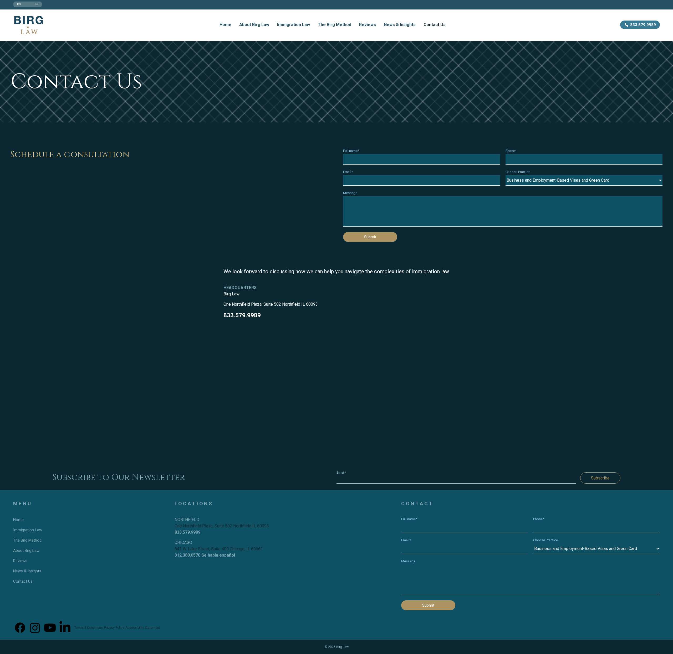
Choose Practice (518, 172)
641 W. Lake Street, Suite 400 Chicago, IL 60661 (219, 548)
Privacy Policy (114, 628)
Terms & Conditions (88, 628)
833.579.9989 (242, 315)
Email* (348, 172)
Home (225, 24)
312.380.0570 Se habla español (205, 555)
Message (350, 193)
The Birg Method (334, 24)
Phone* (511, 151)
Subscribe (600, 477)
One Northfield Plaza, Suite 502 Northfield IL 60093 (270, 304)
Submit (370, 237)
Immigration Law (293, 24)
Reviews (367, 24)
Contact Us (435, 24)
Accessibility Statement (142, 628)
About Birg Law (254, 24)
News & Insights (400, 24)
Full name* (351, 151)
